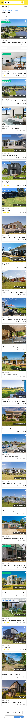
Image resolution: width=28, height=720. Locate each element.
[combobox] (14, 2)
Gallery (19, 717)
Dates (2, 6)
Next (24, 48)
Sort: (3, 17)
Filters (25, 6)
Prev (4, 48)
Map (9, 717)
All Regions (4, 10)
